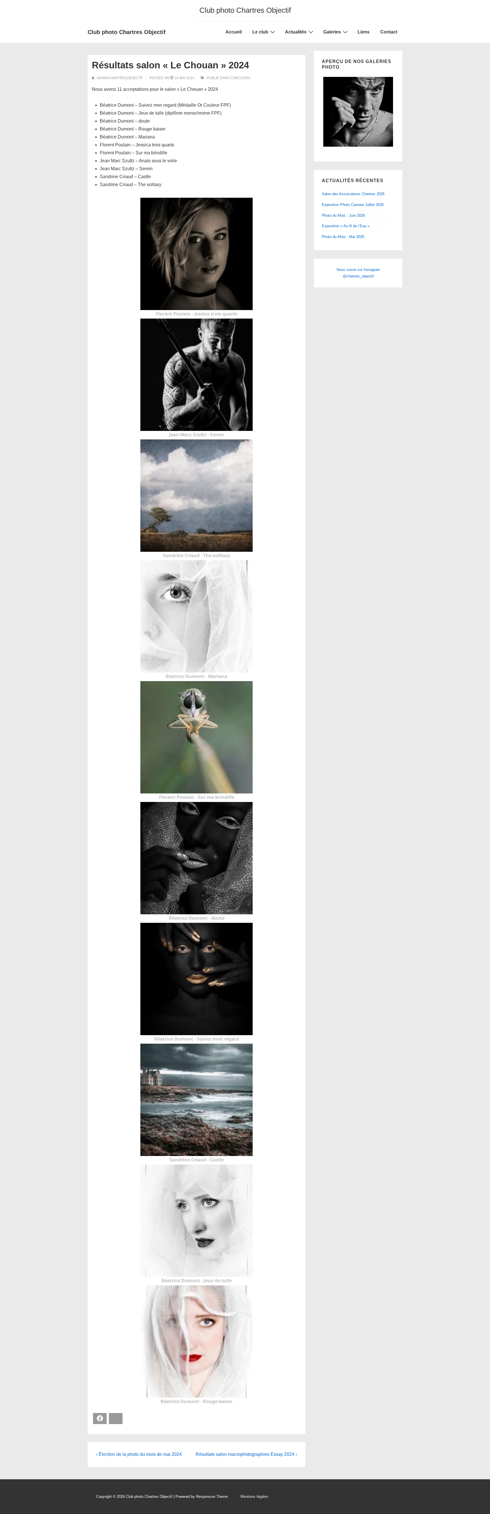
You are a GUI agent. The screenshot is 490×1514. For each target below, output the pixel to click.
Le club (260, 32)
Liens (363, 32)
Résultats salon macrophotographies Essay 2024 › (246, 1454)
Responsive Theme (212, 1496)
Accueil (233, 32)
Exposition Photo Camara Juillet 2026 (353, 205)
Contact (388, 32)
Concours (240, 78)
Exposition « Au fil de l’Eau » (345, 226)
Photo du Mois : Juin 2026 (343, 215)
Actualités (296, 32)
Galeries (332, 32)
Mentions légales (254, 1496)
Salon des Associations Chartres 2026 (353, 194)
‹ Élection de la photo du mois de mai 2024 (139, 1454)
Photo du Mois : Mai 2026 (343, 237)
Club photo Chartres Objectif (127, 32)
